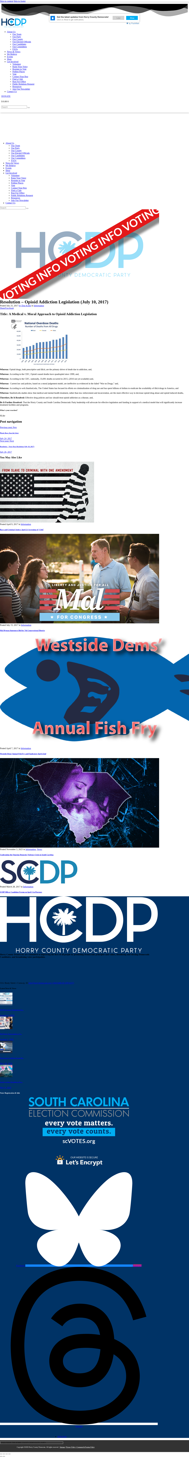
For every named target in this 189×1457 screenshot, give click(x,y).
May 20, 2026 (6, 1063)
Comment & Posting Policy (86, 1447)
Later (118, 18)
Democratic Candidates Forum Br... (12, 1058)
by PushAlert (134, 23)
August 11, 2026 (7, 1015)
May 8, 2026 (5, 1087)
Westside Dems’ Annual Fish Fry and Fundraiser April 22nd (23, 754)
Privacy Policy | (71, 1447)
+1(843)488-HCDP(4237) (62, 983)
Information (39, 305)
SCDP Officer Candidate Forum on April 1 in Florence (21, 892)
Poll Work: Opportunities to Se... (11, 1034)
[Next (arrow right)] (4, 1456)
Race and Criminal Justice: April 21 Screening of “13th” (22, 530)
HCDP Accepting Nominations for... (12, 1010)
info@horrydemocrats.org (40, 983)
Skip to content (6, 1)
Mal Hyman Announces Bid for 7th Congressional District (22, 630)
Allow (132, 18)
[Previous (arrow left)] (1, 1456)
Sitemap (62, 1447)
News (39, 849)
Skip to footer (20, 1)
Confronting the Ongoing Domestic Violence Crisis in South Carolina (27, 855)
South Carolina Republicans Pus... (11, 1082)
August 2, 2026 (7, 1039)
